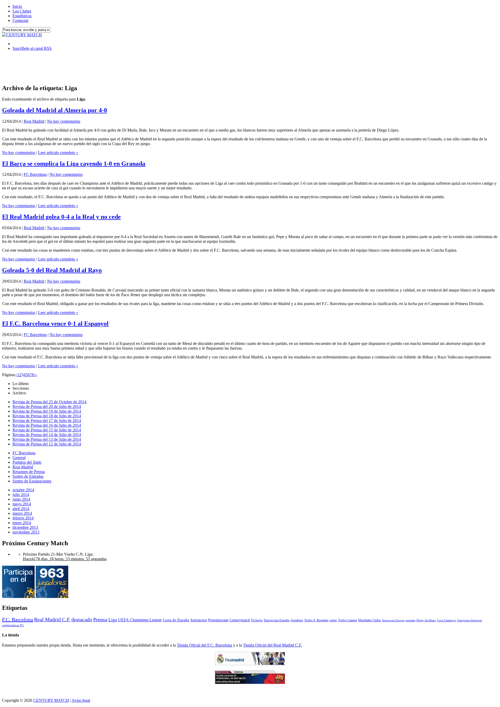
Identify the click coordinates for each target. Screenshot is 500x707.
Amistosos (198, 620)
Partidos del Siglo (26, 462)
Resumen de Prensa (28, 471)
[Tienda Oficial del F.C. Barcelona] (250, 682)
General (19, 457)
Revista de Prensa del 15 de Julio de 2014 (46, 430)
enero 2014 (21, 522)
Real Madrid (34, 121)
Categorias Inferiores (469, 620)
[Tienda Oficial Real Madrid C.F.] (250, 664)
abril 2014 (20, 508)
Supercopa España (277, 620)
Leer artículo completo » (58, 152)
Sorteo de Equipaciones (31, 481)
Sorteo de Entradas (27, 476)
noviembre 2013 (25, 532)
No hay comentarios (63, 121)
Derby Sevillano (426, 620)
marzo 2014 (22, 513)
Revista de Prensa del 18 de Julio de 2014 (46, 416)
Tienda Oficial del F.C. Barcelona (204, 645)
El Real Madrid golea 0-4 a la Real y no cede (61, 216)
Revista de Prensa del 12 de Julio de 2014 (46, 444)
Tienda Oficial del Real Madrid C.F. (272, 645)
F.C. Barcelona (17, 619)
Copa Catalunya (446, 620)
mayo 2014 (21, 504)
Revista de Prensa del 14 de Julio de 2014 (46, 434)
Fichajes (257, 620)
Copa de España (176, 620)
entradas (410, 620)
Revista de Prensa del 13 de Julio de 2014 (46, 439)
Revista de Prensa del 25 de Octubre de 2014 (49, 402)
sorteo (333, 620)
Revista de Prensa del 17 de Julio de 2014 (46, 420)
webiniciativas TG (13, 625)
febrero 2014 (23, 518)
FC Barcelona (35, 174)
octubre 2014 (23, 490)
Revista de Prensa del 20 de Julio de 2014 (46, 406)
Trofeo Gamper (347, 620)
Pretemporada (218, 620)
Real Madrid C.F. (52, 619)
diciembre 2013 (25, 527)
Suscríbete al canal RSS (32, 48)
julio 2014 (20, 494)
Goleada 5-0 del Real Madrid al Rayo (52, 270)
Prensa (100, 619)
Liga (112, 619)
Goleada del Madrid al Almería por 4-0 (54, 110)
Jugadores (297, 620)
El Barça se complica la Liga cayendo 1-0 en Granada (73, 163)
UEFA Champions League (140, 620)
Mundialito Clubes (369, 620)
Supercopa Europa (393, 620)
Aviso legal (81, 700)
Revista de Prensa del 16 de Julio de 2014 (46, 425)
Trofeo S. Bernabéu (316, 620)
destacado (81, 619)
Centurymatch (239, 620)
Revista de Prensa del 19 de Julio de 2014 (46, 411)
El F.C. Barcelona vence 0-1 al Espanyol (55, 323)
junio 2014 (21, 499)
